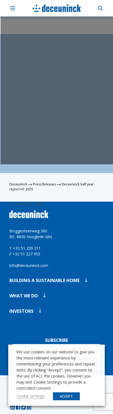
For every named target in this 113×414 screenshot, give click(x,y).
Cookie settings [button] (30, 396)
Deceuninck (18, 184)
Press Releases (44, 184)
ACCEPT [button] (66, 396)
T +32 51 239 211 (25, 248)
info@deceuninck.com (28, 265)
